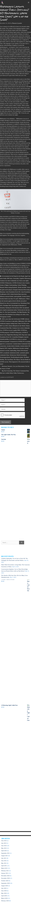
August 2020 (4, 885)
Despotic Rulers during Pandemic (8, 287)
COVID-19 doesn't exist (18, 283)
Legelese (10, 348)
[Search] (21, 542)
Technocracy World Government (18, 355)
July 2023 (3, 843)
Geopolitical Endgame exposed (20, 337)
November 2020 (5, 878)
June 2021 (4, 860)
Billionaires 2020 (22, 321)
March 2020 (4, 898)
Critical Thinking (22, 285)
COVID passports (4, 332)
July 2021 (3, 858)
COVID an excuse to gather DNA (11, 330)
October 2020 (4, 880)
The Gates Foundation (10, 312)
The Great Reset (9, 359)
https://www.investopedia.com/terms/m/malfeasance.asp (14, 248)
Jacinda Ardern (26, 296)
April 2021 (4, 865)
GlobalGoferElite (4, 339)
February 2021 (5, 870)
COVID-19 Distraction (6, 283)
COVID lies (24, 330)
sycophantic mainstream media (11, 352)
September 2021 (5, 853)
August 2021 (4, 855)
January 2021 (4, 873)
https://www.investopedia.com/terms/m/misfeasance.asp (14, 239)
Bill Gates (9, 278)
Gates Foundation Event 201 (13, 292)
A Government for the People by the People (13, 276)
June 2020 (4, 890)
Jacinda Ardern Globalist (13, 346)
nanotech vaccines (5, 350)
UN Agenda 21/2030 (5, 316)
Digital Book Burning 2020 (14, 334)
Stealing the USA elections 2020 (13, 307)
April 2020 (4, 895)
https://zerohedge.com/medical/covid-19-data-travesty (14, 258)
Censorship (16, 278)
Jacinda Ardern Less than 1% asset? (9, 298)
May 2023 (4, 848)
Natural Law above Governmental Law (10, 303)
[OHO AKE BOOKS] (2, 2)
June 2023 (4, 845)
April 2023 (4, 850)
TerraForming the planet (17, 357)
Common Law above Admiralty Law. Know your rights (14, 280)
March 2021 (4, 868)
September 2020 (5, 883)
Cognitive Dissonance (25, 278)
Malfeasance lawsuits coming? (21, 348)
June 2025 (4, 840)
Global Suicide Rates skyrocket (18, 294)
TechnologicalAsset (5, 357)
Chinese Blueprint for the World (16, 325)
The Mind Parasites (22, 312)
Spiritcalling (13, 350)
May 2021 (4, 863)
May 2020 (4, 893)
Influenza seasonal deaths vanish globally (10, 296)
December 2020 (5, 875)
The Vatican (17, 359)
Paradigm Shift (7, 305)
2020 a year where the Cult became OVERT (13, 319)
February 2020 (5, 900)
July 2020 (3, 888)
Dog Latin (24, 334)
